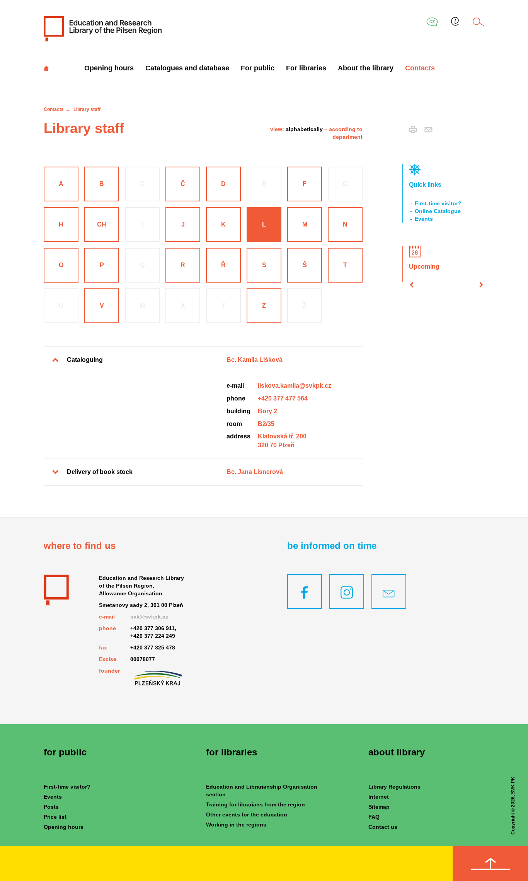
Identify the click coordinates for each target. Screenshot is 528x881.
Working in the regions (236, 824)
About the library (365, 68)
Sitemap (379, 807)
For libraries (306, 68)
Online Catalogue (438, 211)
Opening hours (109, 68)
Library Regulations (394, 787)
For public (257, 68)
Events (424, 219)
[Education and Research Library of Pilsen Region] (103, 29)
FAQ (374, 817)
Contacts (420, 68)
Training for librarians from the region (255, 804)
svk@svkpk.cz (149, 616)
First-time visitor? (438, 203)
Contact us (382, 827)
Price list (55, 817)
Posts (51, 807)
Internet (378, 797)
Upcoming (424, 266)
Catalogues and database (187, 68)
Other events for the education (246, 814)
